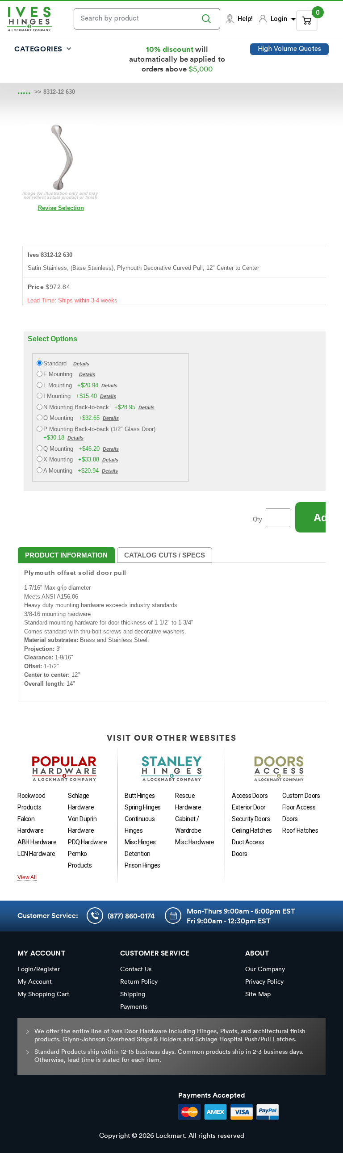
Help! (245, 18)
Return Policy (139, 981)
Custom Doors (301, 795)
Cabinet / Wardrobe (188, 824)
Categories (39, 48)
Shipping (132, 994)
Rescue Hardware (188, 801)
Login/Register (38, 969)
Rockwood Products (31, 801)
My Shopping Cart (43, 994)
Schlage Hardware (81, 801)
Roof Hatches (300, 830)
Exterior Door (249, 807)
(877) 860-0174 (131, 915)
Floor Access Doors (298, 813)
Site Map (258, 994)
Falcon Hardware (30, 824)
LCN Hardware (36, 853)
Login (280, 18)
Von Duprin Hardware (82, 824)
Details (81, 363)
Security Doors (251, 818)
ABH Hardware (36, 842)
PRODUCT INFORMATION (66, 555)
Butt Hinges (140, 795)
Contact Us (135, 969)
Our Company (265, 969)
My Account (34, 981)
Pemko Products (80, 859)
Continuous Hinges (140, 824)
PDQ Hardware (87, 842)
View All (27, 877)
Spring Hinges (143, 807)
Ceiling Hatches (252, 830)
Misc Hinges (140, 842)
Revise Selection (61, 208)
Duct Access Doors (248, 848)
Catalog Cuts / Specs (164, 555)
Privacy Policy (264, 981)
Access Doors (250, 795)
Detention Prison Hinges (142, 859)
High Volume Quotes (289, 49)
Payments (133, 1006)
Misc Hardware (194, 842)
